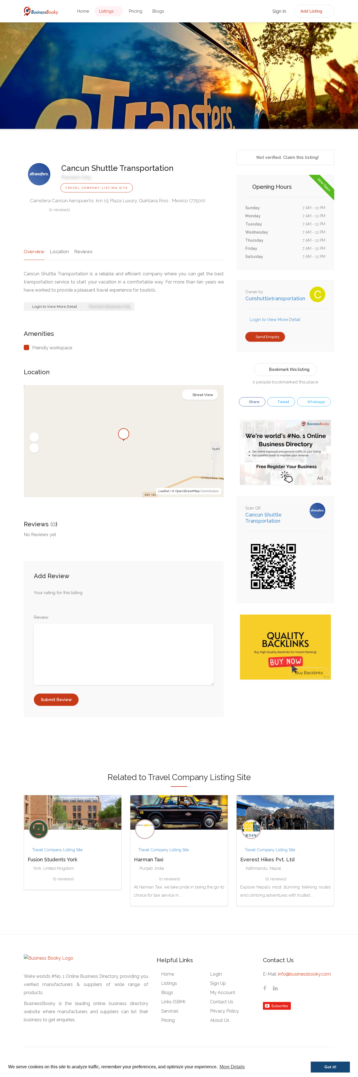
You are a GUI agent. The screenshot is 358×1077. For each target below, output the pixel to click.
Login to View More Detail (54, 306)
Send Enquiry (267, 337)
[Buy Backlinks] (285, 646)
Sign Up (218, 983)
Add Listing (311, 11)
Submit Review (56, 699)
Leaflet (163, 491)
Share (254, 402)
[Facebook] (264, 989)
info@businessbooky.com (304, 974)
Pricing (135, 11)
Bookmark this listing (289, 369)
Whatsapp (315, 402)
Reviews (83, 251)
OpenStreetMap (187, 491)
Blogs (158, 11)
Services (169, 1011)
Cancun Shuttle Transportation (263, 518)
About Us (219, 1020)
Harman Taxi (148, 859)
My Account (222, 992)
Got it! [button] (330, 1067)
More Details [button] (232, 1066)
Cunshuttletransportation (275, 298)
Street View (202, 395)
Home (83, 11)
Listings (106, 11)
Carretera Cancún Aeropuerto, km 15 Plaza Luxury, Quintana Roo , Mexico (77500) (117, 200)
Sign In (278, 11)
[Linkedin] (275, 989)
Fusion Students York (52, 859)
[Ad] (285, 452)
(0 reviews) (59, 209)
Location (59, 251)
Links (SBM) (173, 1001)
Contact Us (221, 1001)
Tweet (283, 402)
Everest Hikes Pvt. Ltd (267, 859)
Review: (41, 617)
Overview (34, 251)
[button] (34, 437)
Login (216, 974)
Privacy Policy (224, 1011)
